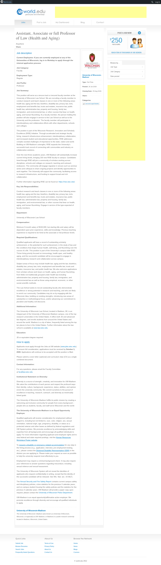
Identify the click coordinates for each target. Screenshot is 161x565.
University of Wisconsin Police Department (55, 493)
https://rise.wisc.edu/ (67, 182)
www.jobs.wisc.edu (68, 346)
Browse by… (115, 63)
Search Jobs (19, 549)
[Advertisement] (101, 12)
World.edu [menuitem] (7, 2)
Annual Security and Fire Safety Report (35, 481)
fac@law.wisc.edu (26, 372)
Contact (100, 22)
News (75, 546)
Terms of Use (49, 543)
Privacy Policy (49, 546)
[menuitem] (152, 2)
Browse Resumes (21, 546)
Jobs (23, 22)
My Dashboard (62, 22)
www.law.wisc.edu (41, 328)
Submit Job (19, 543)
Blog (83, 22)
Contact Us (48, 552)
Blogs (75, 549)
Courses (76, 552)
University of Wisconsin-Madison (31, 510)
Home (76, 543)
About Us (48, 549)
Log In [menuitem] (157, 2)
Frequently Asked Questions (25, 552)
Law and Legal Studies (92, 103)
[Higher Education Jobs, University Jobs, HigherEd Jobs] (30, 12)
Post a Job (41, 22)
